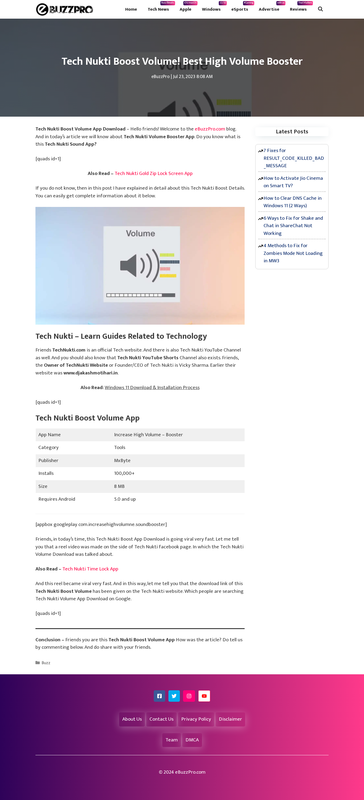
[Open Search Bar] (320, 9)
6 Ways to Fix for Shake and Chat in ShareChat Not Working (293, 226)
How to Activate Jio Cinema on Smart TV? (293, 182)
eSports (242, 7)
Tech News (161, 7)
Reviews (301, 7)
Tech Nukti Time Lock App (90, 569)
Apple (188, 7)
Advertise (272, 7)
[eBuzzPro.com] (65, 9)
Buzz (46, 663)
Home (131, 9)
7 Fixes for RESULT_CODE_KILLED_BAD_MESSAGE (294, 158)
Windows (214, 7)
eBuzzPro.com (210, 129)
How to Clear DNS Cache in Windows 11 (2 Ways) (293, 202)
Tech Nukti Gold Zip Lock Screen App (154, 173)
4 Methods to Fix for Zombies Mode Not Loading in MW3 (293, 253)
